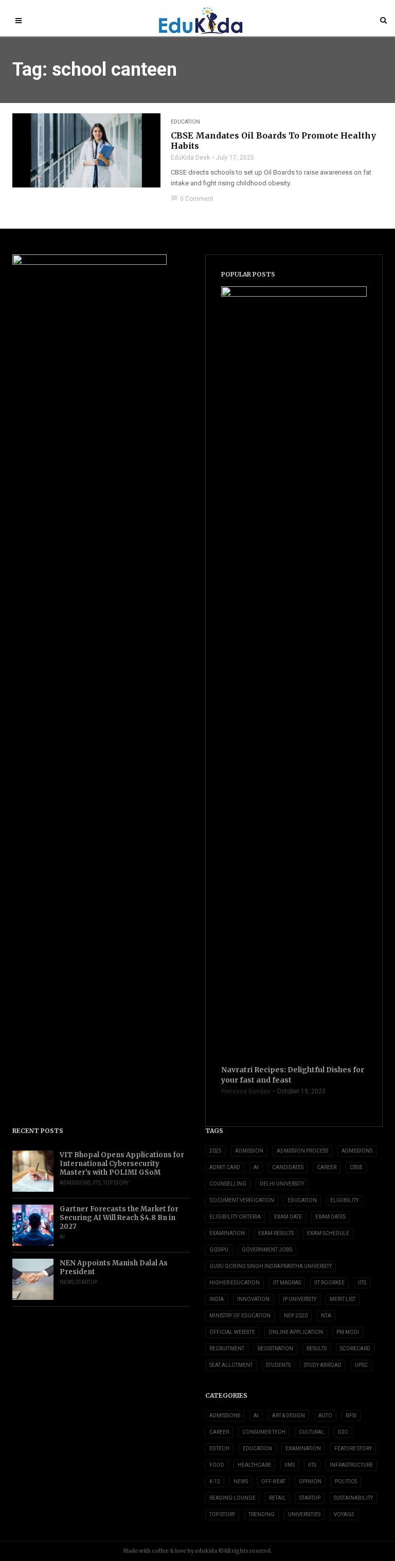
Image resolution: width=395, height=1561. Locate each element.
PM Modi (347, 1332)
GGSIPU (218, 1250)
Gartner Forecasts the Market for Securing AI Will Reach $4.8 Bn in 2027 (119, 1218)
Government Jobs (267, 1250)
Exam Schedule (328, 1233)
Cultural (312, 1432)
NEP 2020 (296, 1315)
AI (62, 1237)
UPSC (361, 1365)
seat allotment (231, 1365)
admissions (357, 1151)
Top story (116, 1183)
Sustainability (353, 1498)
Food (216, 1465)
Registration (275, 1348)
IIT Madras (287, 1282)
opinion (310, 1481)
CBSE (356, 1167)
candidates (287, 1167)
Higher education (234, 1282)
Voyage (344, 1514)
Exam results (276, 1233)
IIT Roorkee (329, 1282)
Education (185, 122)
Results (317, 1348)
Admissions (75, 1183)
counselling (227, 1184)
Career (219, 1432)
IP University (299, 1299)
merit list (342, 1299)
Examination (227, 1233)
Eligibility (344, 1200)
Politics (346, 1481)
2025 (215, 1151)
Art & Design (288, 1415)
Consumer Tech (263, 1432)
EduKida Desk (190, 157)
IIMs (289, 1465)
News (67, 1282)
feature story (353, 1448)
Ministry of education (240, 1315)
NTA (326, 1315)
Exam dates (330, 1217)
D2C (343, 1432)
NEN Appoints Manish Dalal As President (114, 1267)
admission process (302, 1151)
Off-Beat (273, 1481)
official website (232, 1332)
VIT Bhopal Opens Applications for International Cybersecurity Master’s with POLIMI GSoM (122, 1164)
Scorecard (355, 1348)
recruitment (226, 1348)
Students (278, 1365)
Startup (86, 1282)
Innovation (253, 1299)
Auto (325, 1415)
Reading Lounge (232, 1498)
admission (249, 1151)
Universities (304, 1514)
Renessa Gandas (246, 1091)
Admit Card (224, 1167)
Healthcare (254, 1465)
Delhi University (282, 1184)
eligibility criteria (235, 1217)
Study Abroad (323, 1365)
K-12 (214, 1481)
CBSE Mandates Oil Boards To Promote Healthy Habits (273, 140)
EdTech (219, 1448)
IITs (97, 1183)
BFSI (351, 1415)
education (302, 1200)
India (216, 1299)
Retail (277, 1498)
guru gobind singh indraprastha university (270, 1266)
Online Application (295, 1332)
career (326, 1167)
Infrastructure (351, 1465)
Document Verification (241, 1200)
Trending (261, 1514)
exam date (288, 1217)
